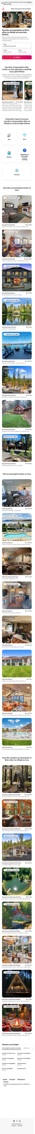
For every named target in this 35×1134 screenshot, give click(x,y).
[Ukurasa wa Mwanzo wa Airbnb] (3, 9)
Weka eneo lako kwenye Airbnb (21, 9)
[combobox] (16, 46)
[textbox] (9, 52)
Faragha (13, 1125)
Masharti (20, 1125)
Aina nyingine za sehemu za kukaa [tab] (11, 1048)
